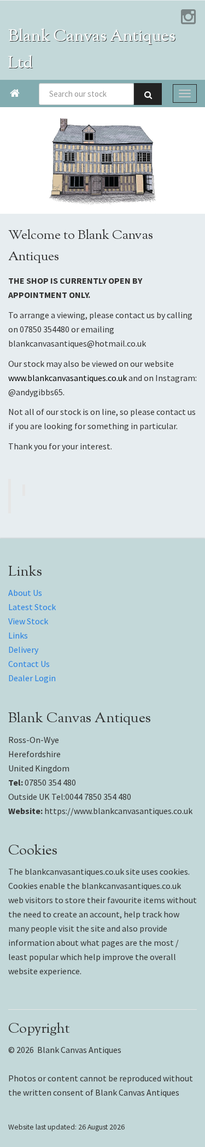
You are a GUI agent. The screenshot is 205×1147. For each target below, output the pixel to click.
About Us (25, 592)
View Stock (28, 621)
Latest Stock (32, 606)
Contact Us (29, 663)
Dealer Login (32, 677)
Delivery (23, 649)
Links (18, 635)
